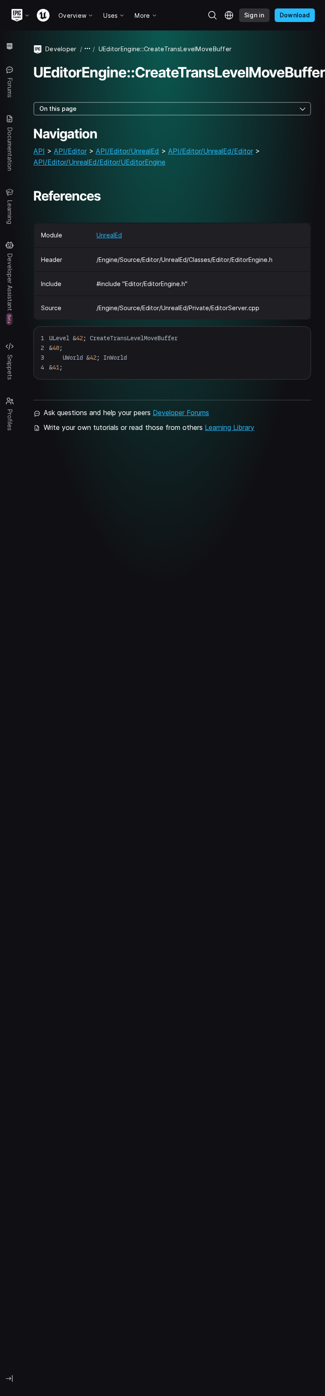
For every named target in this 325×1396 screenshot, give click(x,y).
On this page (58, 108)
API (39, 151)
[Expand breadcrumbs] (87, 49)
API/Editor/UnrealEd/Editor (210, 151)
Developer (61, 48)
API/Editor (70, 151)
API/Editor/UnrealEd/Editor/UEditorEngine (99, 162)
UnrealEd (109, 235)
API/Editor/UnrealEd (127, 151)
